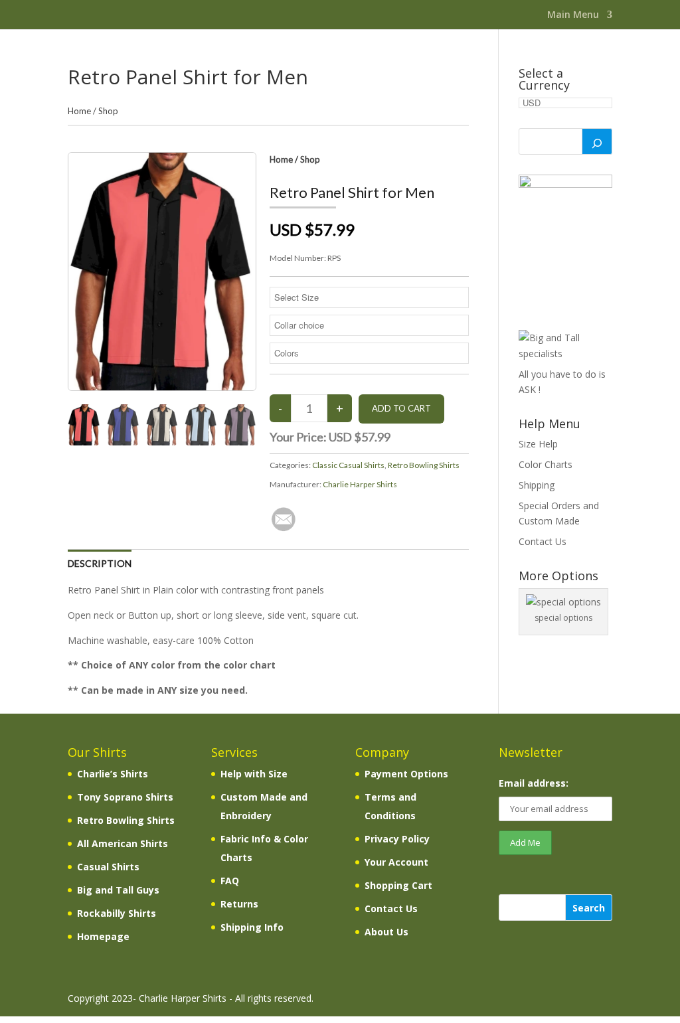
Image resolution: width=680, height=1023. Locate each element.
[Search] (597, 141)
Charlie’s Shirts (112, 773)
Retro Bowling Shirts (424, 465)
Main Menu (573, 15)
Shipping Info (252, 927)
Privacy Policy (397, 838)
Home (79, 111)
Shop (108, 111)
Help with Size (254, 773)
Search (588, 908)
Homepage (103, 936)
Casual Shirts (108, 866)
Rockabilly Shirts (116, 913)
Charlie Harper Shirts (360, 484)
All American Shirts (122, 843)
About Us (386, 931)
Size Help (538, 443)
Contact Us (542, 541)
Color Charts (545, 464)
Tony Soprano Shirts (125, 797)
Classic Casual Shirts (348, 465)
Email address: (533, 783)
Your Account (396, 862)
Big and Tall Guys (118, 890)
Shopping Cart (398, 885)
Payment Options (406, 773)
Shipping (536, 485)
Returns (239, 904)
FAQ (229, 880)
